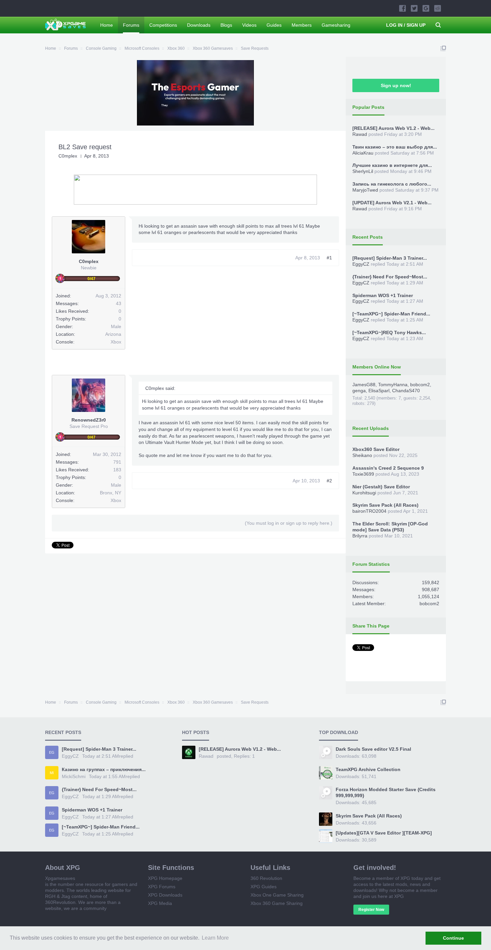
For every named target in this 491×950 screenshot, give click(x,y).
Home (106, 25)
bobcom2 (420, 384)
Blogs (226, 25)
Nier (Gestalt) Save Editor (381, 486)
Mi (52, 773)
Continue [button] (453, 938)
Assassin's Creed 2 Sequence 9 (388, 468)
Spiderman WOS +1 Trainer (382, 295)
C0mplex (67, 156)
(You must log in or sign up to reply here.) (288, 523)
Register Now (371, 909)
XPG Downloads (165, 895)
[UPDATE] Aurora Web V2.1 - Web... (392, 202)
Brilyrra (359, 535)
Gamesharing (336, 25)
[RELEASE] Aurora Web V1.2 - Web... (393, 128)
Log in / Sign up (406, 25)
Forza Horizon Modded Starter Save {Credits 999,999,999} (386, 792)
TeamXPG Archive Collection (368, 769)
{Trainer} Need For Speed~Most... (389, 276)
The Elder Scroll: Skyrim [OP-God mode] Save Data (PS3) (390, 526)
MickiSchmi (74, 776)
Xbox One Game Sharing (277, 895)
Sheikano (362, 455)
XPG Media (160, 903)
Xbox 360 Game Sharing (277, 903)
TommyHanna (392, 384)
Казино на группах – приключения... (104, 769)
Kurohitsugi (364, 492)
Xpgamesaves (60, 878)
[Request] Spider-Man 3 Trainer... (389, 258)
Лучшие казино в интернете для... (392, 165)
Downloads (198, 25)
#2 (329, 480)
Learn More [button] (215, 938)
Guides (274, 25)
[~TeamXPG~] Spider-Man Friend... (391, 313)
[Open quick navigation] (443, 48)
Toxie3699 (363, 474)
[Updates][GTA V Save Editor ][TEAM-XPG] (384, 833)
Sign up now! (396, 85)
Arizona (113, 334)
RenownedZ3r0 (88, 420)
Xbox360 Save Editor (375, 449)
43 (118, 303)
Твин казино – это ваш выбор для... (394, 147)
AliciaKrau (362, 153)
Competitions (163, 25)
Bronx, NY (110, 492)
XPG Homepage (165, 878)
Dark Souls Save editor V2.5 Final (373, 749)
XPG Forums (161, 886)
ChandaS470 (406, 390)
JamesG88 (363, 384)
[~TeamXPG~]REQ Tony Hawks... (389, 332)
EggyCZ (360, 264)
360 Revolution (266, 878)
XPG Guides (264, 886)
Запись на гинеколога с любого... (391, 184)
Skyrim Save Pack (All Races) (385, 505)
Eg (51, 752)
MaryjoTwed (365, 190)
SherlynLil (362, 171)
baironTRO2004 (369, 511)
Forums (131, 25)
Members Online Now (376, 367)
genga (359, 390)
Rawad (359, 134)
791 (117, 462)
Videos (249, 25)
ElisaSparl (378, 390)
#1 (329, 257)
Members (302, 25)
